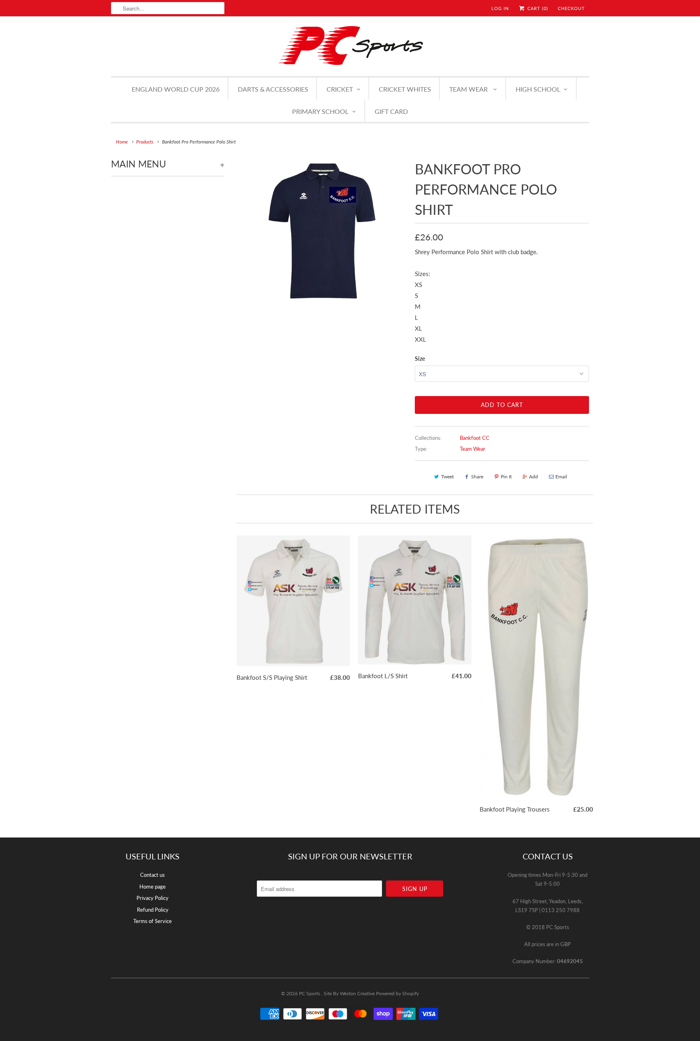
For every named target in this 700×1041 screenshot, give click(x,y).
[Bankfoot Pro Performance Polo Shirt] (320, 232)
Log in (500, 8)
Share (477, 476)
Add (533, 476)
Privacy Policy (153, 898)
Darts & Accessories (273, 89)
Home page (152, 886)
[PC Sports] (350, 45)
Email (561, 476)
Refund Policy (153, 909)
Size (420, 358)
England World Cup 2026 (176, 89)
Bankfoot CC (474, 438)
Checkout (571, 8)
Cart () (537, 8)
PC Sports (310, 993)
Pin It (506, 476)
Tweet (447, 476)
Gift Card (391, 111)
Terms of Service (152, 921)
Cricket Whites (405, 89)
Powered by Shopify (397, 993)
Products (145, 142)
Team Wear (472, 449)
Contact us (152, 875)
